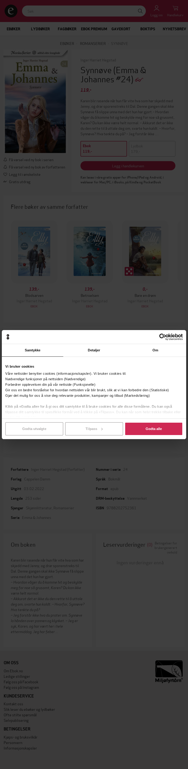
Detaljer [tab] (94, 350)
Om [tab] (155, 350)
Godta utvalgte (34, 429)
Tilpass (91, 429)
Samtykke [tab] (33, 350)
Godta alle (154, 429)
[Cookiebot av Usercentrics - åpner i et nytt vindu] (163, 337)
